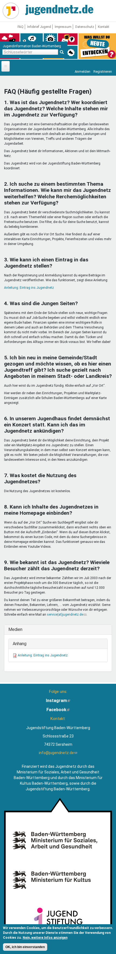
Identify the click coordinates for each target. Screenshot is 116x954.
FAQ (20, 27)
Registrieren (102, 72)
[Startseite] (10, 10)
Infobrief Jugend (39, 27)
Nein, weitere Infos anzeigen (45, 938)
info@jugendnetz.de (58, 753)
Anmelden (82, 72)
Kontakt (103, 27)
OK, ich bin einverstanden (25, 947)
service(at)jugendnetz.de (66, 614)
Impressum (63, 27)
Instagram (58, 700)
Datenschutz (84, 27)
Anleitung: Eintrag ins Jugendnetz (29, 288)
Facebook (58, 709)
